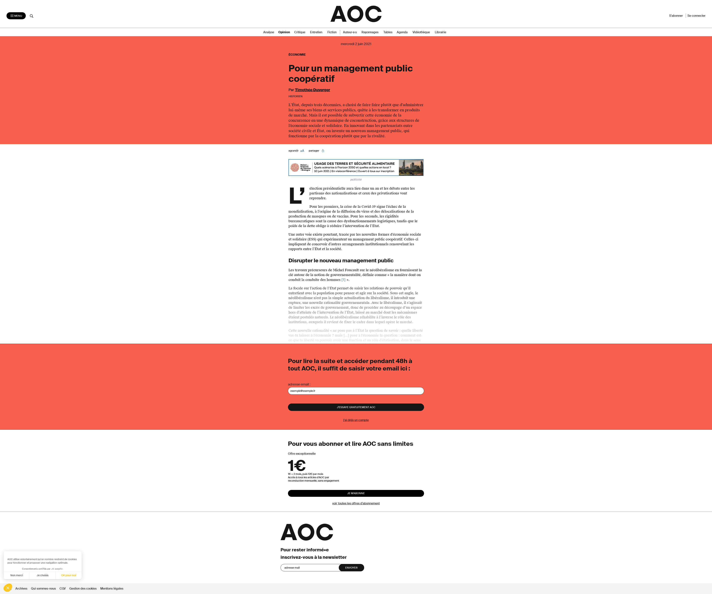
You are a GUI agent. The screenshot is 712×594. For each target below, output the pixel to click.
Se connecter (697, 16)
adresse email (298, 384)
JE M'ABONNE (356, 493)
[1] (344, 280)
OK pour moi (68, 575)
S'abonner (676, 16)
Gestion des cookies (83, 588)
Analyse (268, 32)
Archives (21, 588)
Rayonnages (370, 32)
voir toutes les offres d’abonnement (356, 503)
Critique (299, 32)
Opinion (284, 32)
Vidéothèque (421, 32)
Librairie (440, 32)
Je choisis (42, 575)
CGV (63, 588)
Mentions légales (111, 588)
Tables (387, 32)
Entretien (316, 32)
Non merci (16, 575)
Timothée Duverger (312, 89)
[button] (7, 587)
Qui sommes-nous (43, 588)
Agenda (402, 32)
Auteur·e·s (350, 32)
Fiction (332, 32)
